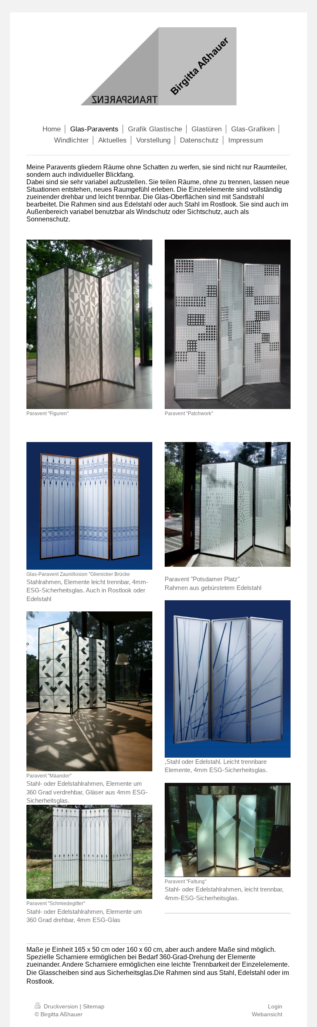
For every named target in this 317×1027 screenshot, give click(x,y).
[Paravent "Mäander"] (89, 691)
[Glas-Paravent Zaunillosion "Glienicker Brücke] (89, 506)
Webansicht (267, 1014)
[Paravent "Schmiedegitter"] (89, 852)
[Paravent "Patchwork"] (228, 324)
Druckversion (61, 1006)
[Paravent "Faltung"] (228, 830)
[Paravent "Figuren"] (89, 324)
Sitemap (93, 1006)
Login (275, 1006)
